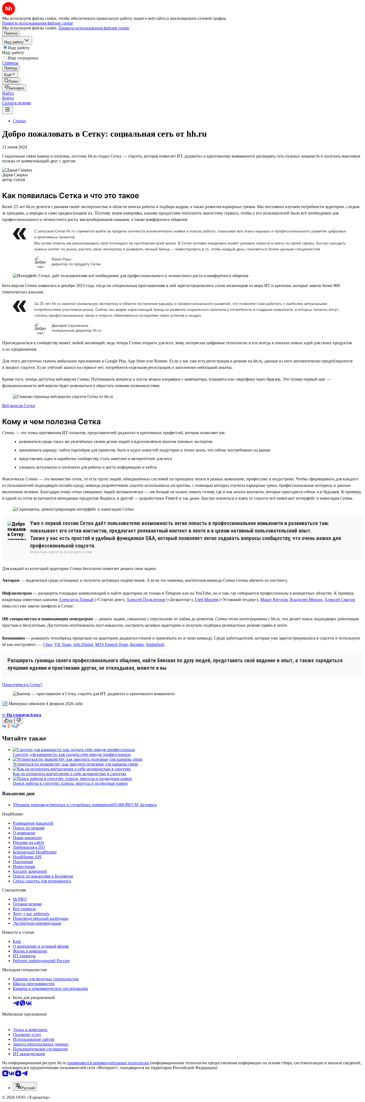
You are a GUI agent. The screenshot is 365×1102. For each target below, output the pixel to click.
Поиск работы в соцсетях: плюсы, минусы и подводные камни (70, 783)
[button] (8, 93)
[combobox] (25, 1086)
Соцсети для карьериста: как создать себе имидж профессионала (72, 754)
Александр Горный (76, 599)
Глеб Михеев (206, 599)
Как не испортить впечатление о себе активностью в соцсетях (69, 773)
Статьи (19, 120)
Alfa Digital (83, 644)
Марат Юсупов (274, 599)
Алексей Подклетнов (145, 599)
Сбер (47, 644)
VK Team (62, 644)
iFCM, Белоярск (142, 804)
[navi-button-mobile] (7, 109)
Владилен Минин (306, 599)
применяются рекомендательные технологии (108, 1063)
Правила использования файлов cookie (94, 28)
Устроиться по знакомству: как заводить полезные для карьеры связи (75, 764)
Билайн (137, 644)
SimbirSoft (155, 644)
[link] (11, 81)
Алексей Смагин (339, 599)
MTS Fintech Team (111, 644)
